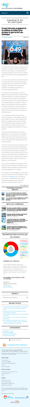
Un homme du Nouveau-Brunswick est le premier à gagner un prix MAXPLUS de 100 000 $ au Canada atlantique (17, 228)
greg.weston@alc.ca (8, 287)
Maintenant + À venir (6, 380)
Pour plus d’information (12, 211)
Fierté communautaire (6, 382)
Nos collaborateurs (6, 366)
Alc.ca (3, 375)
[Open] (27, 13)
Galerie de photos (5, 373)
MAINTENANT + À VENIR (8, 331)
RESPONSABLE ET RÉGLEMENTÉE (9, 334)
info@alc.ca (12, 176)
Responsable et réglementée (8, 383)
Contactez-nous (5, 360)
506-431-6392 (6, 285)
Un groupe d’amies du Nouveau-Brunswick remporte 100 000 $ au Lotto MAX (17, 215)
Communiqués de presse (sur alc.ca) (9, 372)
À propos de (6, 361)
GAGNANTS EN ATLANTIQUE (9, 335)
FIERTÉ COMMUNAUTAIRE (8, 332)
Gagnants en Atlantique (7, 385)
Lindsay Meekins (8, 37)
